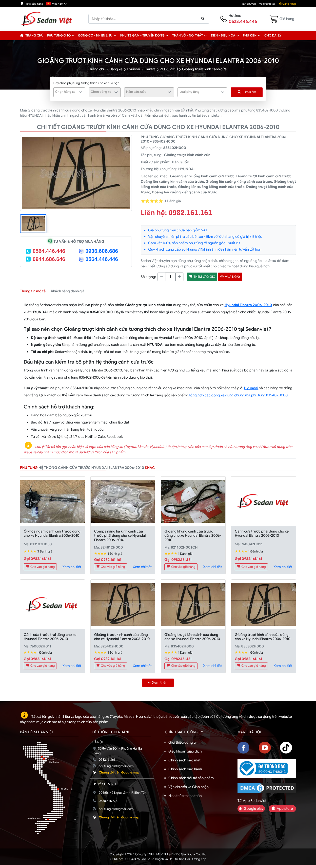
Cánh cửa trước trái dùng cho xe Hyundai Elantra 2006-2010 (50, 636)
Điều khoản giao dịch (185, 751)
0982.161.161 (190, 213)
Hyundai (133, 69)
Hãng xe (115, 69)
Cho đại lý (272, 35)
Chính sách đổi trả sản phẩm (191, 778)
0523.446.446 (243, 21)
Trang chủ (34, 35)
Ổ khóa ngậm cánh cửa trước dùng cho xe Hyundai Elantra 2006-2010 (52, 533)
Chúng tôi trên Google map (119, 772)
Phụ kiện (250, 35)
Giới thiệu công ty (182, 742)
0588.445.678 (108, 801)
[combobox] (69, 92)
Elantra (150, 69)
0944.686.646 (49, 259)
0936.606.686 (101, 251)
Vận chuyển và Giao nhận (188, 787)
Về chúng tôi (267, 3)
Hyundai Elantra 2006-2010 (248, 305)
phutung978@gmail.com (116, 766)
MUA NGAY (232, 277)
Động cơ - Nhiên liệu (95, 35)
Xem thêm (160, 682)
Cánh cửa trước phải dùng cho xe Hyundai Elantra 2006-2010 (262, 533)
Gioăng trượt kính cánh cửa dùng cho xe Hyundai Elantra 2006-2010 (122, 636)
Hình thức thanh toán (185, 795)
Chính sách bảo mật (184, 760)
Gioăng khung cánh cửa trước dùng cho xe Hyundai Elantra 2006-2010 (192, 535)
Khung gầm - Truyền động (142, 35)
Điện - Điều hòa (223, 35)
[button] (73, 35)
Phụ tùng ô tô (59, 35)
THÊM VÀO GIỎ (204, 277)
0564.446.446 (49, 251)
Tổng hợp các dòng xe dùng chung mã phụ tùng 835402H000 (238, 395)
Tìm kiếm (249, 92)
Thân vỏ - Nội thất (187, 35)
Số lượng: (148, 277)
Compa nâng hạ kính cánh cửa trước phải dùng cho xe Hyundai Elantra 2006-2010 (120, 535)
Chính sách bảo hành (185, 769)
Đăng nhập (289, 3)
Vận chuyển (248, 3)
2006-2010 (169, 69)
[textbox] (66, 91)
